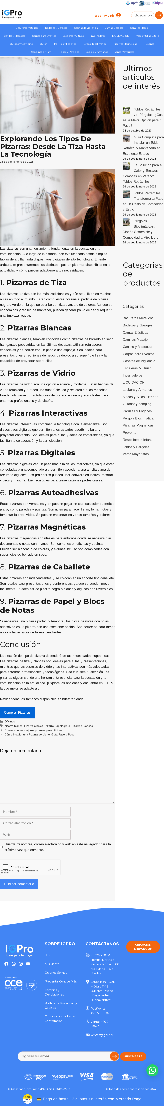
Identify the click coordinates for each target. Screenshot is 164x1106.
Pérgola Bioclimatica (95, 43)
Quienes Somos (56, 972)
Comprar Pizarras (17, 712)
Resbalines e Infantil (41, 51)
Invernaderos (98, 35)
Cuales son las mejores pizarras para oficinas (33, 730)
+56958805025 (101, 1013)
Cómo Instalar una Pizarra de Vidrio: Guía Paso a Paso (39, 734)
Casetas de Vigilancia (86, 27)
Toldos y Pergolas (69, 51)
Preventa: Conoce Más (61, 981)
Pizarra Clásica (33, 725)
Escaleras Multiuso (73, 35)
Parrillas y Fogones (65, 43)
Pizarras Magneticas (125, 43)
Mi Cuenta (52, 964)
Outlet (43, 43)
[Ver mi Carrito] (125, 15)
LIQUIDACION (120, 35)
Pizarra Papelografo (57, 725)
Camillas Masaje (139, 27)
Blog (48, 955)
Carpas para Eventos (44, 35)
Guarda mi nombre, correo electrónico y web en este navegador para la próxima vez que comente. (57, 847)
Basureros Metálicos (27, 27)
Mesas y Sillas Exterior (148, 35)
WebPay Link (104, 15)
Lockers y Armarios (97, 51)
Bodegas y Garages (56, 27)
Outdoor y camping (21, 43)
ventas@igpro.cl (102, 1035)
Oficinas (10, 721)
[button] (152, 1070)
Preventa (149, 43)
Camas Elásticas (114, 27)
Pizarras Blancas (82, 725)
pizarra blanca (14, 725)
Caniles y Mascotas (14, 35)
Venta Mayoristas (124, 51)
